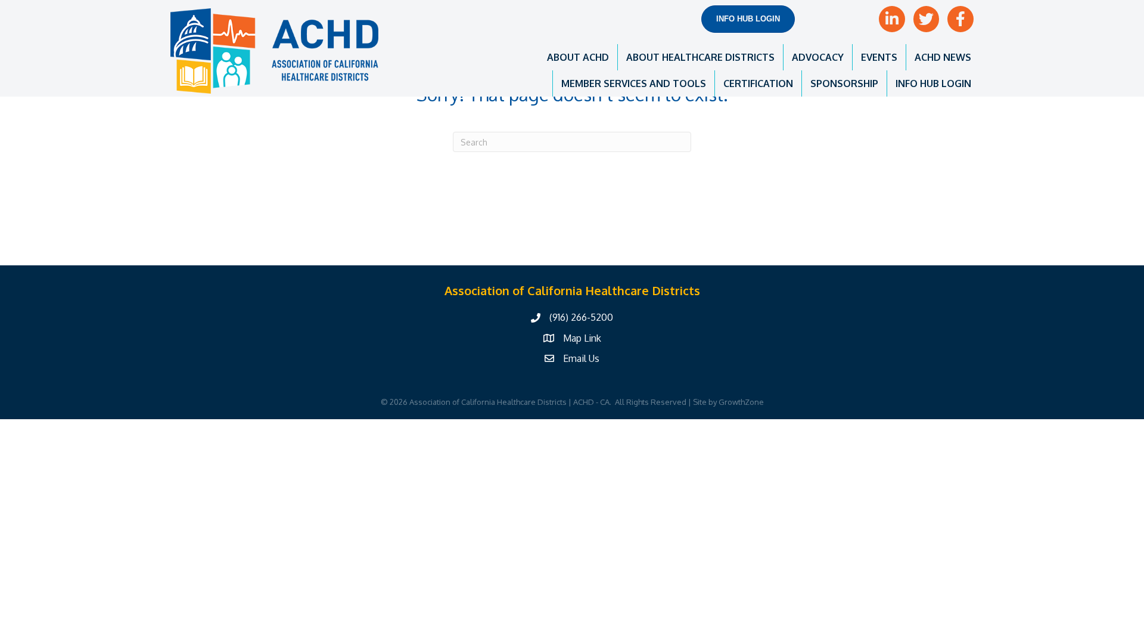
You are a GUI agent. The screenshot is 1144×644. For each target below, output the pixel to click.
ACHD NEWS (943, 57)
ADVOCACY (818, 57)
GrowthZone (741, 402)
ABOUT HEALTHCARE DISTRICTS (700, 57)
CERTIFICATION (758, 83)
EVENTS (879, 57)
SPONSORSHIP (844, 83)
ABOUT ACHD (578, 57)
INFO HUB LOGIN (933, 83)
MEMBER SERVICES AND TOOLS (633, 83)
